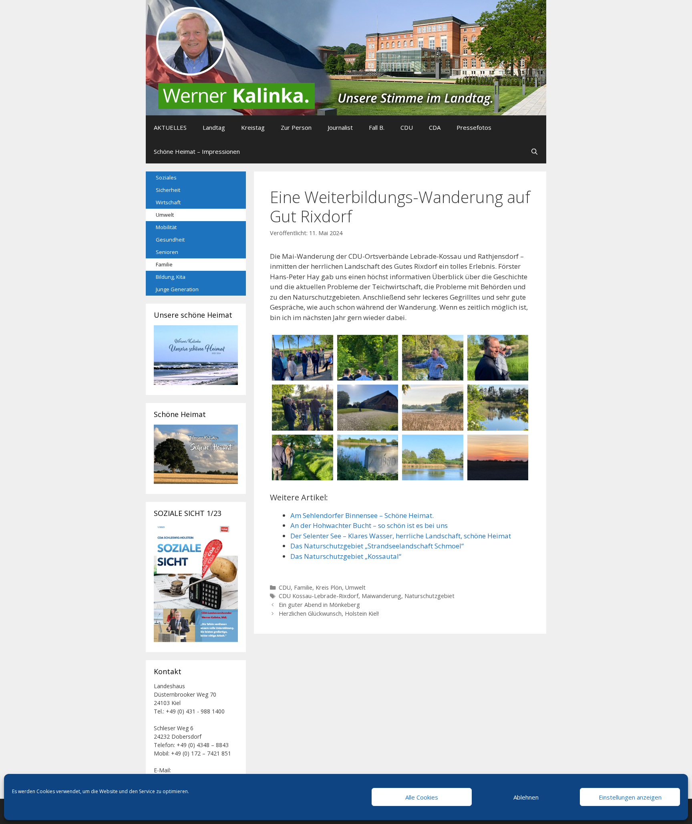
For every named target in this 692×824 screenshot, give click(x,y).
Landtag (214, 127)
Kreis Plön (329, 587)
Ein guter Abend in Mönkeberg (319, 604)
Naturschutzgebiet (429, 596)
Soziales (166, 177)
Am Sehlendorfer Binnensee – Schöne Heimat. (362, 515)
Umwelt (355, 587)
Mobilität (166, 227)
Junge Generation (177, 289)
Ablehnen (526, 797)
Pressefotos (474, 127)
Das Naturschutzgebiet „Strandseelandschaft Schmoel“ (377, 545)
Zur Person (296, 127)
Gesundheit (170, 239)
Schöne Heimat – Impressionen (197, 151)
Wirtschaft (168, 202)
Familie (303, 587)
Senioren (167, 252)
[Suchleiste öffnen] (534, 151)
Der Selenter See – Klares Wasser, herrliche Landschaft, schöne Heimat (400, 535)
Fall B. (376, 127)
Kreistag (253, 127)
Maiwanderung (381, 596)
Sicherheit (168, 189)
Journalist (340, 127)
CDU (406, 127)
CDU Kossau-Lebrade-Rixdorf (318, 596)
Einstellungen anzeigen (630, 797)
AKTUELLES (170, 127)
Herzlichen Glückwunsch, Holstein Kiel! (329, 613)
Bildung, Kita (170, 276)
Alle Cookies (421, 797)
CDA (435, 127)
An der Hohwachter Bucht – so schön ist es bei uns (369, 525)
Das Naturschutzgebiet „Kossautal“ (345, 556)
